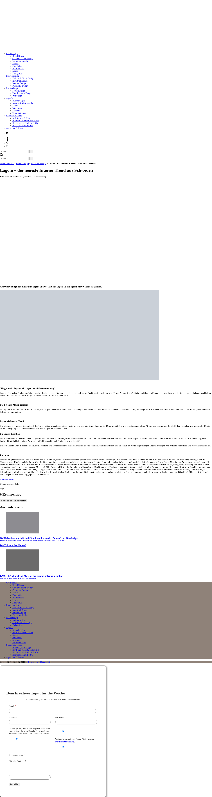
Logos (15, 71)
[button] (1, 155)
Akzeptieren (18, 755)
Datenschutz (45, 662)
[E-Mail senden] (7, 146)
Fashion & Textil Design (23, 78)
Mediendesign (12, 88)
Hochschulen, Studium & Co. (25, 123)
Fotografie (17, 66)
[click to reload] (24, 768)
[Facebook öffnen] (7, 140)
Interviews (17, 108)
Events (15, 106)
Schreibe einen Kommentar (13, 501)
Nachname (59, 717)
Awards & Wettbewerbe (22, 103)
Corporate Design (20, 61)
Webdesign (17, 96)
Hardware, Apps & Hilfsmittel (25, 120)
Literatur (16, 111)
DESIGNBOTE (7, 163)
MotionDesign (18, 91)
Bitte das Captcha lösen (19, 761)
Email (12, 706)
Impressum (33, 662)
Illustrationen (18, 68)
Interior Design (19, 83)
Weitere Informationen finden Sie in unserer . (74, 740)
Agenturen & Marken (15, 128)
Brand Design (18, 56)
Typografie (17, 73)
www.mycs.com (7, 479)
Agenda (9, 98)
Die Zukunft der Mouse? (13, 545)
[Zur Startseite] (46, 49)
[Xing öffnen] (7, 138)
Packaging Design (20, 86)
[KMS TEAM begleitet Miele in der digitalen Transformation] (22, 570)
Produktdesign (12, 76)
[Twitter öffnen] (7, 143)
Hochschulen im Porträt (22, 125)
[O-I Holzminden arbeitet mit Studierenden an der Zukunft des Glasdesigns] (22, 533)
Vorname (12, 717)
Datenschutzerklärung (64, 742)
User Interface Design (22, 93)
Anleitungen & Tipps (21, 118)
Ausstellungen (18, 101)
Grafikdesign (12, 53)
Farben (15, 63)
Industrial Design (19, 81)
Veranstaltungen (19, 113)
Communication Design (22, 58)
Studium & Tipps (14, 116)
